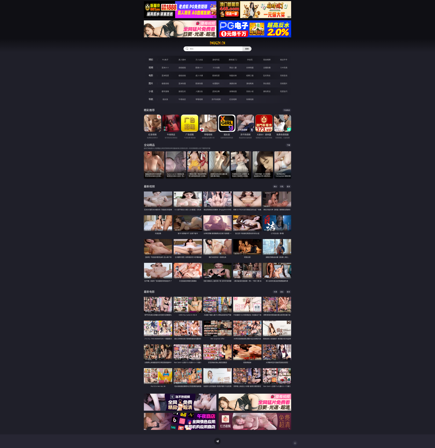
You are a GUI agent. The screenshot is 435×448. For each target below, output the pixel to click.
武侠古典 (216, 91)
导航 (151, 99)
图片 (151, 83)
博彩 (151, 59)
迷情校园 (233, 91)
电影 (151, 75)
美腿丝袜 (233, 83)
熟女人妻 (233, 67)
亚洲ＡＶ (165, 67)
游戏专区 (216, 59)
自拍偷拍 (182, 67)
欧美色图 (199, 83)
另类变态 (283, 75)
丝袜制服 (250, 67)
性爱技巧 (283, 91)
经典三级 (250, 75)
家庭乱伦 (182, 91)
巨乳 (281, 186)
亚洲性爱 (165, 75)
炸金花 (250, 59)
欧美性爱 (216, 75)
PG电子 (165, 59)
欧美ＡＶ (199, 67)
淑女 (281, 292)
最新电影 (149, 292)
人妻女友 (199, 91)
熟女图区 (267, 83)
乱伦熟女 (267, 75)
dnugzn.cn (217, 43)
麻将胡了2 (233, 59)
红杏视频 (233, 99)
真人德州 (182, 59)
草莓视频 (199, 99)
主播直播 (267, 67)
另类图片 (283, 83)
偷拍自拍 (182, 75)
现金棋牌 (267, 59)
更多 (288, 186)
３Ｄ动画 (216, 67)
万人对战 (199, 59)
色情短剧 (250, 99)
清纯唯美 (250, 83)
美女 (275, 186)
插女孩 (165, 99)
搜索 (247, 49)
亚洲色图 (182, 83)
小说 (151, 91)
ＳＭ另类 (283, 67)
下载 (288, 145)
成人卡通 (199, 75)
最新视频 (149, 186)
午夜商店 (182, 99)
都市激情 (165, 91)
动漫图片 (216, 83)
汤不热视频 (216, 99)
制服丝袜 (233, 75)
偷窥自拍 (165, 83)
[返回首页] (295, 443)
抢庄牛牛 (283, 59)
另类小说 (250, 91)
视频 (151, 67)
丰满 (275, 292)
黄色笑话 (267, 91)
